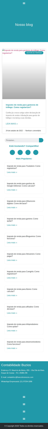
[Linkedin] (35, 152)
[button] (24, 3)
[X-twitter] (28, 152)
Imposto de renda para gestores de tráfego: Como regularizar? (22, 106)
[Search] (41, 140)
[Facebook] (12, 152)
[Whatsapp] (17, 390)
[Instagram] (10, 390)
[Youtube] (20, 152)
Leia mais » (12, 124)
